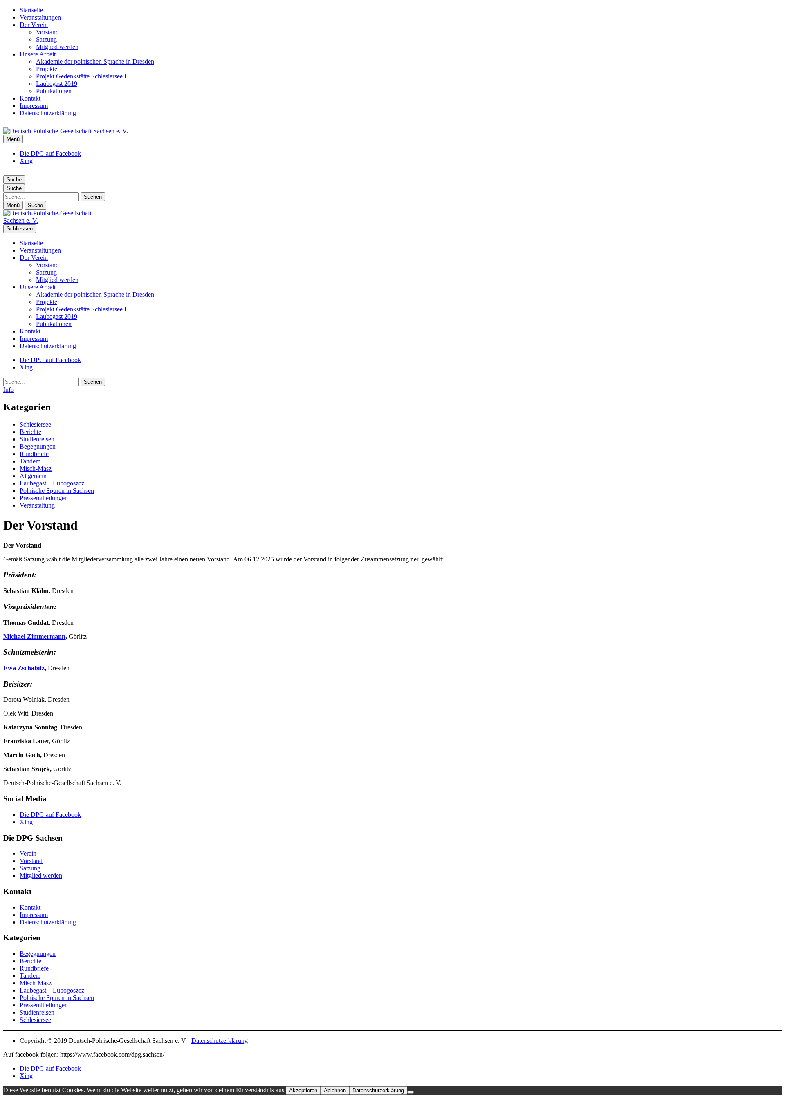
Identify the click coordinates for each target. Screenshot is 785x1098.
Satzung (46, 39)
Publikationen (54, 90)
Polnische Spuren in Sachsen (57, 490)
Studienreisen (37, 439)
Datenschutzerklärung (48, 113)
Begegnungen (38, 446)
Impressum (34, 105)
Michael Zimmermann (34, 636)
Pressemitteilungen (44, 497)
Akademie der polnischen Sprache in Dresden (95, 61)
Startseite (31, 10)
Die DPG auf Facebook (50, 153)
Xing (26, 160)
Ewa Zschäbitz (24, 667)
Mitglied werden (57, 46)
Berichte (30, 431)
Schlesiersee (35, 424)
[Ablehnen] (410, 1092)
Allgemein (33, 475)
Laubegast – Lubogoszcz (52, 483)
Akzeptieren (303, 1090)
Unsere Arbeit (38, 54)
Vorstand (47, 32)
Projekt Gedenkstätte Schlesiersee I (81, 76)
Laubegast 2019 (56, 83)
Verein (28, 853)
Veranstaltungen (40, 17)
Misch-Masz (36, 468)
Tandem (30, 461)
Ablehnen (335, 1090)
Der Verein (34, 24)
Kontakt (30, 98)
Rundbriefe (34, 453)
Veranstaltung (37, 505)
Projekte (46, 68)
